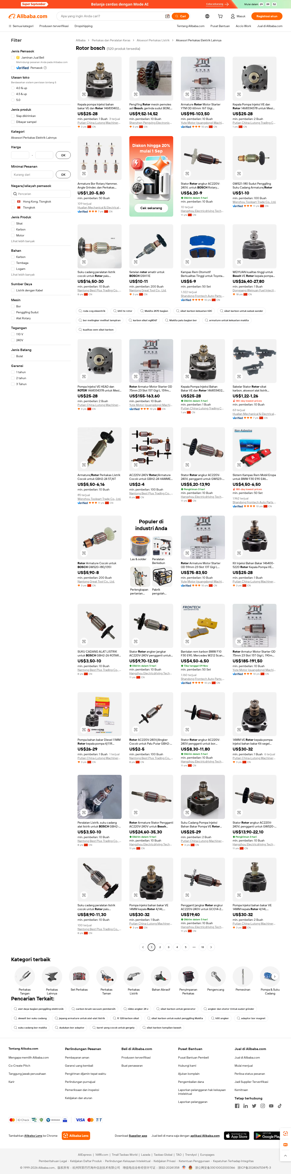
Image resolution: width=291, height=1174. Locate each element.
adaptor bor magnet (253, 1018)
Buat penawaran (132, 1065)
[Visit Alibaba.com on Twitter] (254, 1105)
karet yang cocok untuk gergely (115, 1027)
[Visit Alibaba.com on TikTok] (279, 1105)
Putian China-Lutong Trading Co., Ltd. (255, 122)
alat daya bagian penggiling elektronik (40, 1008)
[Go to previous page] (143, 947)
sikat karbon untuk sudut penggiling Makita (177, 1018)
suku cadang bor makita (32, 1027)
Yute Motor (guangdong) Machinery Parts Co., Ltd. (203, 122)
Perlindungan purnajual (80, 1081)
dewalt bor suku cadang (32, 1018)
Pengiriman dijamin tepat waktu (85, 1073)
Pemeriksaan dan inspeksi (82, 1090)
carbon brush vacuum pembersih (95, 1008)
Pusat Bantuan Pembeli (193, 1057)
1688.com (101, 1154)
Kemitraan (241, 1090)
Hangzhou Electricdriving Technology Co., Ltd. (203, 211)
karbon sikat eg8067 (145, 320)
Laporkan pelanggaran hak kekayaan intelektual (202, 1091)
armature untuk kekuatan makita (229, 320)
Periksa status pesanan (250, 1073)
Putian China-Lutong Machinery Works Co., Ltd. (100, 122)
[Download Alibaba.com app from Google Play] (268, 1135)
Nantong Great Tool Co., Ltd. (147, 290)
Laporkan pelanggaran (192, 1102)
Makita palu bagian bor (183, 320)
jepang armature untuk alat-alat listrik (82, 1018)
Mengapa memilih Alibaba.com (29, 1057)
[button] (167, 16)
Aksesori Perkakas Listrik (153, 40)
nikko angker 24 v (138, 1008)
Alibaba (80, 40)
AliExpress (85, 1154)
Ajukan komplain (189, 1073)
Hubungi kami (187, 1065)
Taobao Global (163, 1154)
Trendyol (191, 1154)
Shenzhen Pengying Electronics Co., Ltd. (151, 122)
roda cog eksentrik (94, 310)
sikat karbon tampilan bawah (164, 1027)
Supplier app (138, 1135)
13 (202, 947)
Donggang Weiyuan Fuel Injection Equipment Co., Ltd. (255, 290)
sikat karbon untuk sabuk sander (243, 310)
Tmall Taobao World (124, 1154)
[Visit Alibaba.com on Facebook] (237, 1105)
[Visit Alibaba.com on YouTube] (271, 1105)
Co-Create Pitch (19, 1065)
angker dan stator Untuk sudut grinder (231, 1008)
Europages (207, 1154)
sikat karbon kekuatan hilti (196, 310)
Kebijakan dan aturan (78, 1098)
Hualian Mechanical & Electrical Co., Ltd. (100, 207)
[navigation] (41, 494)
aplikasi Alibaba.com (205, 1135)
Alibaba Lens (33, 1135)
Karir (11, 1081)
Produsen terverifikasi (136, 1057)
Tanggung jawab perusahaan (27, 1073)
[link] (285, 1133)
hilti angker (222, 1018)
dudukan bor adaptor (71, 1027)
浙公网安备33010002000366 (215, 1167)
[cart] (221, 17)
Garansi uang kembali (79, 1065)
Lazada (145, 1154)
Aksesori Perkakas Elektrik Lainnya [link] (198, 40)
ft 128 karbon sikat (128, 1018)
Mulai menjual (244, 1065)
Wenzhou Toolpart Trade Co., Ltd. (254, 202)
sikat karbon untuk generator (178, 1008)
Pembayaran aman (77, 1057)
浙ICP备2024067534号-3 (254, 1167)
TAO (179, 1154)
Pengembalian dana (191, 1081)
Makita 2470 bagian (156, 310)
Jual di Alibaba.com (247, 1057)
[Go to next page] (211, 947)
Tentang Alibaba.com (23, 1048)
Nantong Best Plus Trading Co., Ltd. (100, 290)
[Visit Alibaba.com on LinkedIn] (245, 1105)
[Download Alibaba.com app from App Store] (236, 1135)
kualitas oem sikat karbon (98, 329)
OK (63, 155)
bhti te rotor (125, 310)
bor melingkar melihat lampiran (102, 320)
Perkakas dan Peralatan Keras (111, 40)
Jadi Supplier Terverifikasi (251, 1081)
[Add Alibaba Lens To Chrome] (76, 1135)
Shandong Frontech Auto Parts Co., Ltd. (203, 296)
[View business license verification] (184, 1167)
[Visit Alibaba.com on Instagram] (262, 1105)
